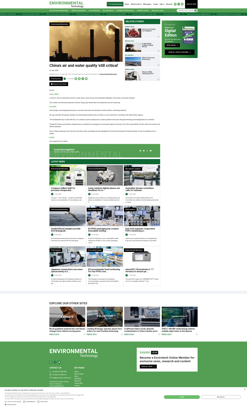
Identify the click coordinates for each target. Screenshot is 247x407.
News (76, 376)
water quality (54, 94)
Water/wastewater (78, 10)
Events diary (78, 383)
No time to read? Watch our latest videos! (110, 14)
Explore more (54, 334)
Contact (155, 4)
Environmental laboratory (58, 10)
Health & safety (143, 10)
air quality (52, 106)
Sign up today (147, 366)
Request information (59, 84)
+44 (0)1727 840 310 (59, 375)
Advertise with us (136, 4)
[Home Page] (66, 4)
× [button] (245, 389)
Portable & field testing (125, 10)
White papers (147, 4)
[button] (6, 402)
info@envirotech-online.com (61, 378)
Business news (158, 10)
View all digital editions (178, 52)
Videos (127, 4)
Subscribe (169, 4)
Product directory (116, 4)
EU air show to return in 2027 (138, 14)
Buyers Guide (78, 374)
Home (76, 372)
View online (171, 45)
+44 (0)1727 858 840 (59, 372)
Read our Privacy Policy (67, 399)
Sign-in (162, 4)
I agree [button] (182, 397)
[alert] (123, 397)
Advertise (77, 381)
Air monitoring (94, 10)
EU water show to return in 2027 (82, 14)
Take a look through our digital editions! (24, 14)
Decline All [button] (221, 397)
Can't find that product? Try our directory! (54, 14)
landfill (51, 137)
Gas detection (108, 10)
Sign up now (191, 4)
